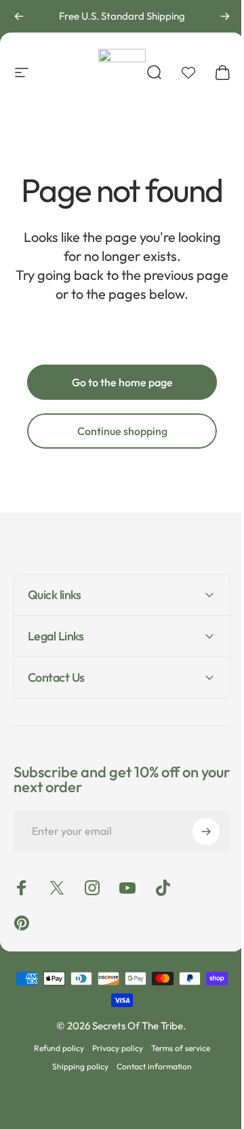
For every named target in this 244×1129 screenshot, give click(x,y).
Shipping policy (75, 1066)
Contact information (149, 1066)
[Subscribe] (195, 831)
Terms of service (175, 1048)
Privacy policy (112, 1048)
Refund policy (54, 1048)
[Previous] (19, 16)
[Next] (225, 16)
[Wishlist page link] (188, 72)
